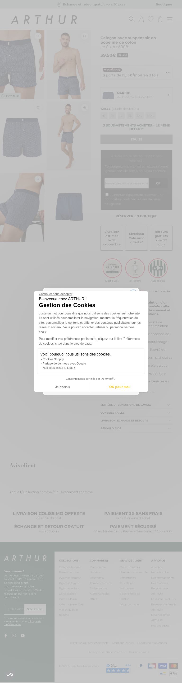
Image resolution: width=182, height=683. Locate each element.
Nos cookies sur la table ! (59, 368)
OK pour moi (119, 387)
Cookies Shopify (53, 359)
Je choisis (62, 387)
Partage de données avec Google (64, 363)
